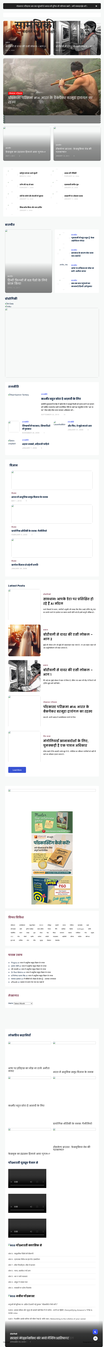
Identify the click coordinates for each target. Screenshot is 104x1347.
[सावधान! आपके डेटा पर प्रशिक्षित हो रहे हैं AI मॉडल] (24, 608)
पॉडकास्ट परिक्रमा (15, 93)
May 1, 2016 (16, 501)
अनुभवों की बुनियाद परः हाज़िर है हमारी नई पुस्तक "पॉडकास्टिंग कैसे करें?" (33, 1304)
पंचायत (49, 929)
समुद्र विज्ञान (32, 925)
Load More (17, 770)
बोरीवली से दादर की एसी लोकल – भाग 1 (75, 46)
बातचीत (10, 276)
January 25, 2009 (71, 187)
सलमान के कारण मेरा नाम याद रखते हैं (32, 982)
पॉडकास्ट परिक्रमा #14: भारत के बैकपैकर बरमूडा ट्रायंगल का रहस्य (50, 100)
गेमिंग (56, 929)
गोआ (48, 932)
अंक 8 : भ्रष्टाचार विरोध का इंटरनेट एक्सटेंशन (24, 1259)
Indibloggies (80, 929)
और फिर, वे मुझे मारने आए (80, 426)
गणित (34, 940)
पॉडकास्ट (49, 940)
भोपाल (41, 932)
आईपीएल (63, 929)
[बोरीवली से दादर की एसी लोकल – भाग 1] (24, 679)
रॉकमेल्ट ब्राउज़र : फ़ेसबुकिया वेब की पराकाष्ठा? (71, 1148)
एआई (87, 925)
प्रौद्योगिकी (13, 1334)
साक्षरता (70, 932)
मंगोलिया (72, 925)
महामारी (56, 925)
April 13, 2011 (13, 288)
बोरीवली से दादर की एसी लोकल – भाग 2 (26, 46)
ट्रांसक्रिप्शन (22, 925)
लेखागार (10, 1003)
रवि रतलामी (14, 969)
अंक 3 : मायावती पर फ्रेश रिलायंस (19, 1287)
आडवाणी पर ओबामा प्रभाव (73, 196)
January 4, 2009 (26, 210)
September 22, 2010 (50, 414)
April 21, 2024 (13, 108)
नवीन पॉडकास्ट (25, 1296)
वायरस (64, 925)
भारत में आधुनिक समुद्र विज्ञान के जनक (29, 497)
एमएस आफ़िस (40, 929)
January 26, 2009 (19, 568)
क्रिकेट (71, 929)
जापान (20, 932)
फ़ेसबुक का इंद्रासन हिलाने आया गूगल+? (26, 152)
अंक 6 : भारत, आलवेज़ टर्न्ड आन (19, 1270)
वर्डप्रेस (79, 936)
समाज (8, 42)
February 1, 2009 (27, 187)
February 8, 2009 (19, 534)
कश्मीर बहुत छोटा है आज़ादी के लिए (61, 399)
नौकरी (25, 936)
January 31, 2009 (75, 430)
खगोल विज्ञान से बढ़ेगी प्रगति (24, 565)
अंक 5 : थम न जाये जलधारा (17, 1276)
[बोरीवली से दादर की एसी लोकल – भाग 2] (24, 644)
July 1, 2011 (10, 156)
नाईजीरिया (13, 932)
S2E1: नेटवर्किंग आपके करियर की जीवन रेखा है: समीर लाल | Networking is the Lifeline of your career (47, 1318)
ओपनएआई (13, 929)
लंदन (28, 940)
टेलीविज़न (78, 932)
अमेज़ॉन (47, 936)
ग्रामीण (32, 936)
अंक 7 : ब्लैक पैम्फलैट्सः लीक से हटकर (21, 1264)
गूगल (34, 932)
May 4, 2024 (10, 50)
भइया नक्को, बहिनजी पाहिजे (35, 444)
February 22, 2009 (71, 176)
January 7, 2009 (29, 448)
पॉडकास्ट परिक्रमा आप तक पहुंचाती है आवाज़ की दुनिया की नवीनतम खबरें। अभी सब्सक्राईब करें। (52, 6)
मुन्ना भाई (13, 940)
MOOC (41, 925)
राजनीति (44, 394)
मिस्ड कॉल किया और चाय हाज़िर (31, 207)
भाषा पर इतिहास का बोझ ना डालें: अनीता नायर (29, 1070)
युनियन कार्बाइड (29, 929)
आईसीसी (64, 936)
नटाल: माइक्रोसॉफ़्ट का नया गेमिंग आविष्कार (39, 1338)
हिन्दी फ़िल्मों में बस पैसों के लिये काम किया (27, 282)
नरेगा (85, 932)
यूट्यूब (41, 940)
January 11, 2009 (71, 199)
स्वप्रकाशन (55, 936)
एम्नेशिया (21, 940)
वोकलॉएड (57, 940)
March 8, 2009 (25, 176)
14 (64, 414)
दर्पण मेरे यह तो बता (26, 184)
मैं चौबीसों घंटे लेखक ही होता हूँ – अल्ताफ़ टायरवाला (40, 978)
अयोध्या (39, 936)
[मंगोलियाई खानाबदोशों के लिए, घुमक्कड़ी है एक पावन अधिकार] (24, 750)
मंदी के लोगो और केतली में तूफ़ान (31, 196)
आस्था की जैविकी (70, 173)
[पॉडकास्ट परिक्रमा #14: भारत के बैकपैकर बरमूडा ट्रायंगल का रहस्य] (24, 715)
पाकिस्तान (13, 925)
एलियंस (72, 936)
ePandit (14, 982)
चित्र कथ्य (47, 736)
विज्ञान (13, 493)
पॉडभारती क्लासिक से (29, 1245)
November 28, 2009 (30, 433)
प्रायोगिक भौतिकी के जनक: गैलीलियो (29, 531)
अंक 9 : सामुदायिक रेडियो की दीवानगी (20, 1253)
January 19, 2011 (63, 156)
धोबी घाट (88, 936)
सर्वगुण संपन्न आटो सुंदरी (28, 173)
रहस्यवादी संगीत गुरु (71, 184)
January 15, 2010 (18, 1342)
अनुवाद (92, 932)
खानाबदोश (80, 925)
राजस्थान (62, 932)
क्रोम (21, 929)
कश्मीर (89, 929)
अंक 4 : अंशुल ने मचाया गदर (18, 1282)
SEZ (12, 936)
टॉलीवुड (49, 925)
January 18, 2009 (26, 199)
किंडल (54, 932)
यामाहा (27, 932)
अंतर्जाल (8, 148)
